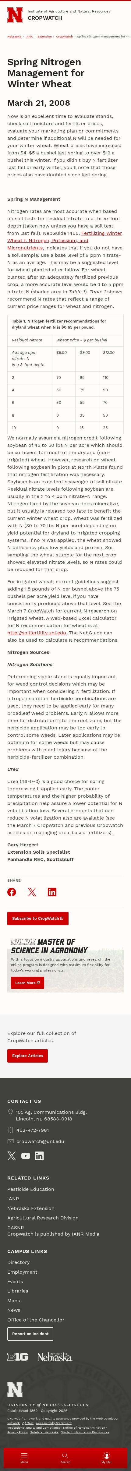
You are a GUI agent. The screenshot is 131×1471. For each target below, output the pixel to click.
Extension (44, 36)
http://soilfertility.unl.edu (36, 633)
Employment (22, 1272)
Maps (13, 1300)
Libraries (17, 1291)
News (13, 1310)
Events (15, 1281)
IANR (29, 36)
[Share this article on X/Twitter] (32, 892)
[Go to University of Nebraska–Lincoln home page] (15, 15)
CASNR (15, 1227)
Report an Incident (30, 1334)
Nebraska (14, 36)
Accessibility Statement (54, 1423)
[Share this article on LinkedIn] (52, 892)
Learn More (25, 983)
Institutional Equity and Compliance (34, 1427)
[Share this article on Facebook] (11, 892)
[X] (11, 1156)
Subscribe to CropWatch (35, 918)
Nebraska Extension (31, 1208)
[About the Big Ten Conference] (17, 1357)
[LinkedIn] (39, 1156)
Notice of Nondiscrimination (84, 1427)
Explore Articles (27, 1055)
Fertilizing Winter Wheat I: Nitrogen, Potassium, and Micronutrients (64, 240)
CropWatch (45, 18)
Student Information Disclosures (85, 1432)
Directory (18, 1262)
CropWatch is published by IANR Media (53, 1234)
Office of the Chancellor (36, 1320)
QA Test (28, 1423)
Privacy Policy (17, 1432)
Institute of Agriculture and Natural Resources (69, 11)
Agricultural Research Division (43, 1218)
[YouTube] (25, 1156)
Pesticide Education (30, 1189)
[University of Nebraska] (55, 1356)
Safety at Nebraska (44, 1432)
